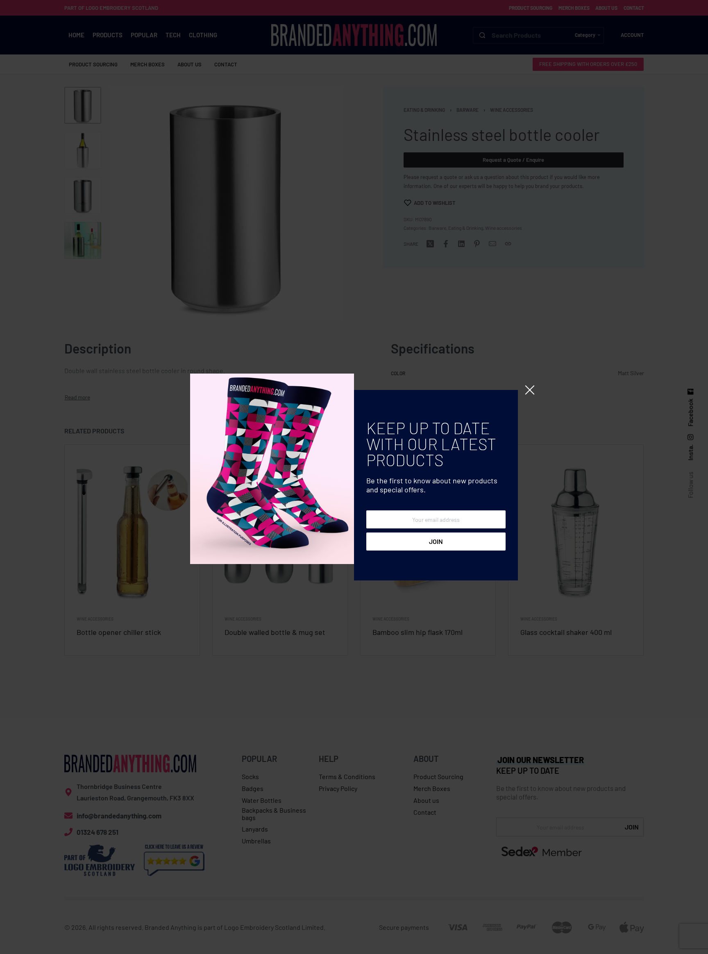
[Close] (530, 390)
